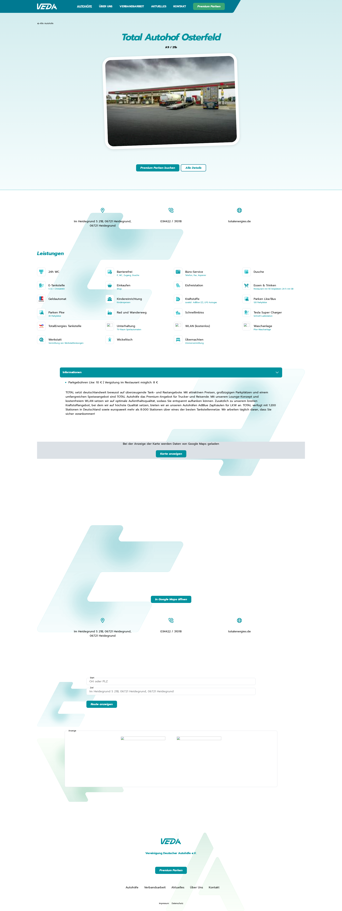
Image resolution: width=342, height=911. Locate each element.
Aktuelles (158, 6)
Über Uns (105, 6)
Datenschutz (177, 903)
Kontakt (179, 6)
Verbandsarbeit (132, 6)
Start (92, 677)
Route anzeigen (102, 704)
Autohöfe (84, 6)
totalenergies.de (239, 221)
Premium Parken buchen (157, 168)
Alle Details (193, 168)
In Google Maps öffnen (171, 599)
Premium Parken (209, 6)
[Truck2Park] (199, 759)
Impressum (164, 903)
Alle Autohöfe (46, 23)
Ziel (92, 687)
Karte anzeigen (171, 454)
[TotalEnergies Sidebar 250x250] (143, 759)
